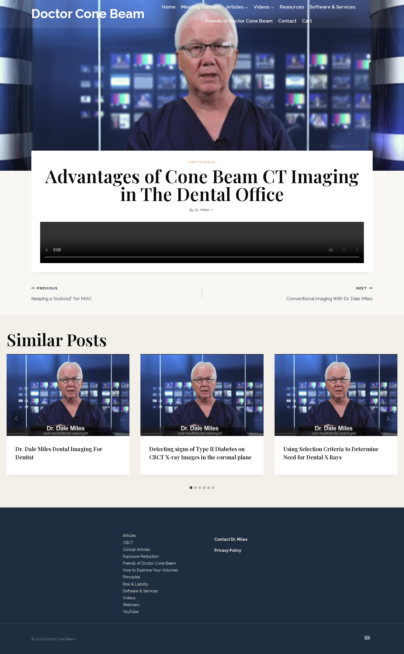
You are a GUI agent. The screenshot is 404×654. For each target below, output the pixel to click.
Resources (292, 7)
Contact (287, 21)
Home (169, 7)
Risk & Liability (135, 584)
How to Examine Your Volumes (150, 570)
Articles (129, 535)
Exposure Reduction (141, 556)
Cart (307, 21)
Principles (131, 577)
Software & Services (332, 7)
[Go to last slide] (16, 418)
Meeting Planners (200, 7)
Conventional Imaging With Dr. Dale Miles (329, 293)
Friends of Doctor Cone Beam (239, 21)
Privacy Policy (227, 550)
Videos (208, 162)
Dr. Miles (202, 210)
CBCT (194, 162)
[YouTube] (367, 637)
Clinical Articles (136, 549)
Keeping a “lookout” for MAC (61, 293)
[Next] (387, 418)
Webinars (131, 605)
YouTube (131, 611)
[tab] (191, 487)
